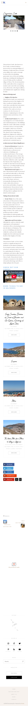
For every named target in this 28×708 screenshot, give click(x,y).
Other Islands (14, 330)
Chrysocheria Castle (14, 567)
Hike (13, 444)
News (14, 696)
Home (14, 689)
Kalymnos (14, 326)
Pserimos (19, 448)
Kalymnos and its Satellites (14, 328)
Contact (13, 699)
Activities (8, 444)
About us (14, 694)
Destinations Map (14, 691)
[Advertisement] (14, 49)
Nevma (22, 703)
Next (22, 22)
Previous (5, 22)
